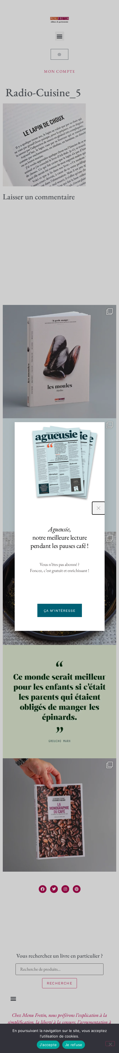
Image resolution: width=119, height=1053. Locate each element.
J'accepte (48, 1044)
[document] (59, 526)
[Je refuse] (110, 1043)
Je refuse (73, 1044)
